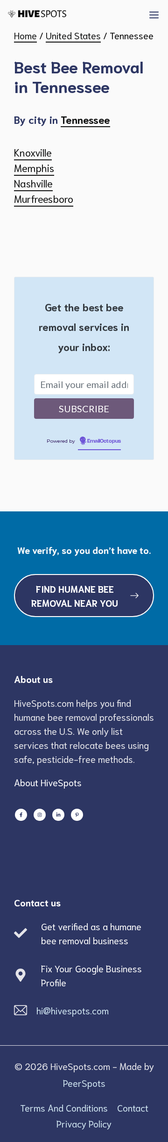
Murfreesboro (43, 198)
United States (73, 35)
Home (25, 35)
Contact (132, 1107)
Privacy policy (84, 1123)
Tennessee (85, 119)
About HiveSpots (48, 782)
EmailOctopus (104, 441)
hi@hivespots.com (72, 1010)
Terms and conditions (64, 1107)
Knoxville (33, 151)
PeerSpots (84, 1083)
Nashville (33, 182)
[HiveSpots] (47, 14)
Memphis (34, 167)
